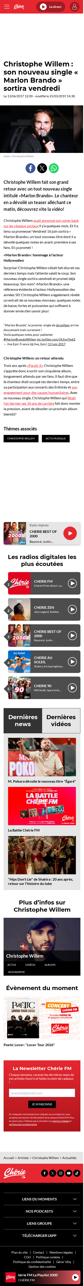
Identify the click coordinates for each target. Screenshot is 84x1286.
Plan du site (19, 1252)
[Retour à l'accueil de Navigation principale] (19, 6)
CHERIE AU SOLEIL (43, 659)
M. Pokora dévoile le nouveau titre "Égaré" (42, 781)
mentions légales (60, 1121)
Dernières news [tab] (23, 720)
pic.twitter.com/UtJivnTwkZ (56, 339)
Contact (38, 1252)
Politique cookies (48, 1257)
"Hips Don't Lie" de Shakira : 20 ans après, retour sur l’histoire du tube (40, 881)
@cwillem (63, 325)
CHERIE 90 (42, 686)
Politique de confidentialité (32, 1262)
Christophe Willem (24, 956)
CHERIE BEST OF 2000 (43, 533)
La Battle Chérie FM (24, 830)
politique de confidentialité (23, 1124)
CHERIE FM (43, 581)
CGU (27, 1257)
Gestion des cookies (42, 1266)
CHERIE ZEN (44, 607)
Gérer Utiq (63, 1262)
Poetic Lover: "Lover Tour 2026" (29, 1045)
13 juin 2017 (56, 344)
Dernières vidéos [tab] (61, 720)
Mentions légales (61, 1252)
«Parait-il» (35, 365)
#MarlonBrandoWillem (20, 339)
